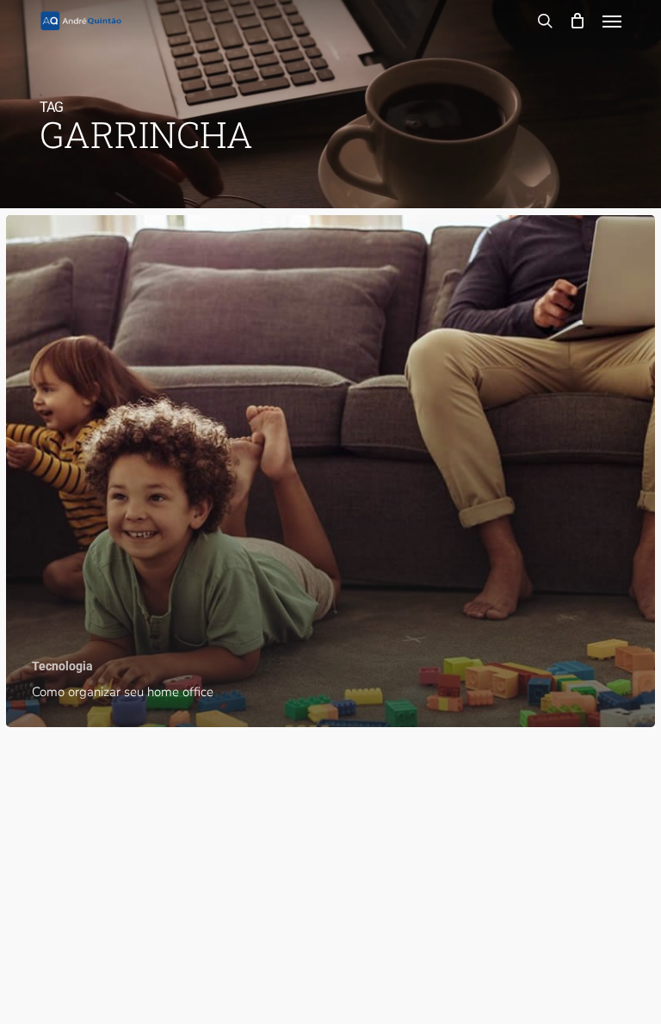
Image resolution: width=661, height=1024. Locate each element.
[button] (611, 20)
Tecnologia (62, 666)
